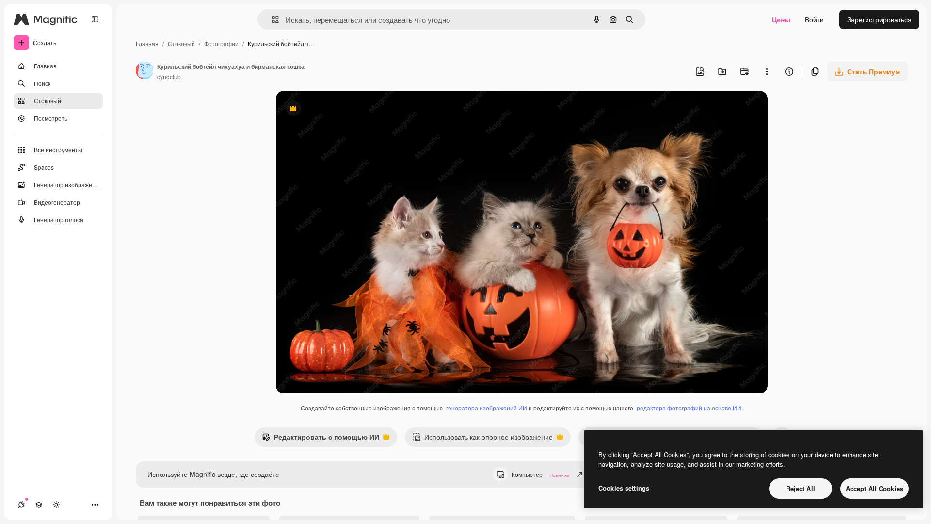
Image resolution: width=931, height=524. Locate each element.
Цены (781, 19)
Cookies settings (623, 487)
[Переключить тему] (56, 504)
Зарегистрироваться (879, 19)
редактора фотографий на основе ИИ (689, 408)
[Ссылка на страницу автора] (144, 71)
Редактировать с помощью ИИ (320, 439)
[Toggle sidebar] (95, 19)
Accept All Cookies (874, 488)
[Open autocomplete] (271, 19)
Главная (147, 43)
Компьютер (540, 474)
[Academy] (39, 504)
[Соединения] (21, 504)
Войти (814, 19)
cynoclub (169, 76)
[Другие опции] (766, 71)
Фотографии (221, 43)
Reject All (800, 488)
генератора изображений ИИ (486, 408)
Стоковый (181, 43)
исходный (340, 109)
